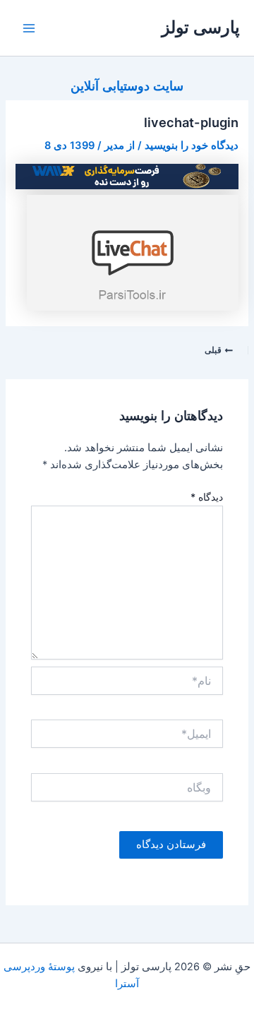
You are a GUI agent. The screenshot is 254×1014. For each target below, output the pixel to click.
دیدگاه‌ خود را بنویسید (191, 145)
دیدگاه (206, 497)
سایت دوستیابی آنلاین (127, 85)
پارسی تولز (201, 27)
